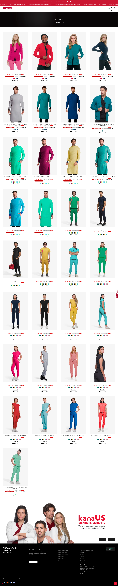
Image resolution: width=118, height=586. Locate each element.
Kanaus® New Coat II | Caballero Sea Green (44, 124)
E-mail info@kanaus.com (85, 571)
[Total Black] (74, 233)
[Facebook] (114, 11)
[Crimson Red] (14, 78)
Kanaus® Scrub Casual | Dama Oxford (102, 383)
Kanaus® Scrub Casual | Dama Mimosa (73, 331)
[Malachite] (69, 233)
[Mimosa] (75, 233)
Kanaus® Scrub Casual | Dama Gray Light (44, 383)
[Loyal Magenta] (13, 182)
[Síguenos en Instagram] (10, 578)
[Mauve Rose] (107, 284)
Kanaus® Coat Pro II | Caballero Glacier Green (102, 176)
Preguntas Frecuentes (84, 564)
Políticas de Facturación (62, 552)
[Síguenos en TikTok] (19, 578)
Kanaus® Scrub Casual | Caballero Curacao (73, 280)
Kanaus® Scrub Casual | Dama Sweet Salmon (102, 435)
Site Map (82, 573)
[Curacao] (77, 233)
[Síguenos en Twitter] (6, 578)
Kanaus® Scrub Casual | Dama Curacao (102, 331)
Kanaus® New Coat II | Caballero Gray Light (15, 124)
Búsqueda (82, 552)
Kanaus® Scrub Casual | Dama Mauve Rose (73, 383)
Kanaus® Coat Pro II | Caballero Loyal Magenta (44, 177)
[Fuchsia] (104, 284)
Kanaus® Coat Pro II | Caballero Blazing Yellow (73, 177)
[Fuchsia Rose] (13, 78)
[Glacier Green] (16, 182)
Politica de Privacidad (62, 556)
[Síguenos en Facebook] (3, 578)
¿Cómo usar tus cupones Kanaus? (86, 550)
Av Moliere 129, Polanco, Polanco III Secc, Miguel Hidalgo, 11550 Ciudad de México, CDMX (87, 568)
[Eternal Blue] (17, 182)
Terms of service (61, 560)
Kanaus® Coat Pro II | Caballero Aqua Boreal (16, 176)
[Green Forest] (16, 78)
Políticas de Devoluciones (63, 554)
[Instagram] (112, 11)
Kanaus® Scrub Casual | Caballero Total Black (16, 281)
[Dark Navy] (17, 78)
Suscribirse (33, 561)
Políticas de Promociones (63, 550)
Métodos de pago (83, 562)
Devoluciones (82, 558)
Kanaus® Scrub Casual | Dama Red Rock (15, 435)
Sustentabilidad (83, 560)
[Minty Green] (19, 182)
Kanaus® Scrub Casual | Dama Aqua (44, 435)
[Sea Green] (15, 129)
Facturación (82, 556)
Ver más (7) (16, 337)
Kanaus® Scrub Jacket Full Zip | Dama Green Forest (73, 72)
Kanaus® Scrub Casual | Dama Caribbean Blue (73, 435)
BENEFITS (111, 539)
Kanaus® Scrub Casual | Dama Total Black (44, 331)
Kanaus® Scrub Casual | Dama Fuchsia (15, 383)
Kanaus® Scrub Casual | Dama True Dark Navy (15, 331)
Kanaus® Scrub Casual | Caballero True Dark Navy (102, 230)
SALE (103, 539)
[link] (59, 1)
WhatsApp (82, 554)
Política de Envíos (61, 558)
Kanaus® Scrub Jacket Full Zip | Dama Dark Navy (102, 72)
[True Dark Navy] (72, 233)
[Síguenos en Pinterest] (13, 578)
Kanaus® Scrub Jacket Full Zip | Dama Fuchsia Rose (15, 72)
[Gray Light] (14, 129)
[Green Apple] (71, 233)
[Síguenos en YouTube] (16, 578)
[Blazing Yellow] (14, 182)
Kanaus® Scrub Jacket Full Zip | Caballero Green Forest (102, 125)
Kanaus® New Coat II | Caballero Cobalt (73, 124)
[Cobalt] (17, 129)
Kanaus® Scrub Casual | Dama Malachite (102, 280)
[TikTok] (116, 11)
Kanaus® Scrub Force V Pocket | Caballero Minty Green (15, 488)
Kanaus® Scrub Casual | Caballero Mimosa (44, 280)
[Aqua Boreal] (11, 182)
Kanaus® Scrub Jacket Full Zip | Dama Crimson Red (44, 72)
